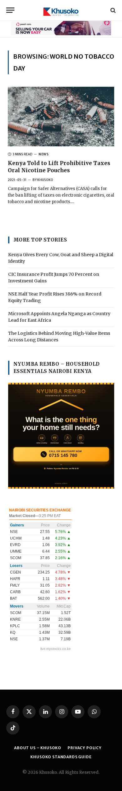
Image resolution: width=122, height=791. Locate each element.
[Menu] (10, 10)
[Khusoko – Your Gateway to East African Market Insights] (61, 10)
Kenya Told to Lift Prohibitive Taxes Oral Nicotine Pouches (59, 167)
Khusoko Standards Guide (60, 756)
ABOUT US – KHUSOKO (37, 747)
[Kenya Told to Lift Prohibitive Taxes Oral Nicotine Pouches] (61, 116)
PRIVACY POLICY (85, 747)
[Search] (112, 10)
